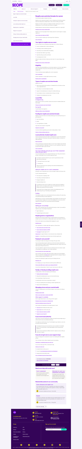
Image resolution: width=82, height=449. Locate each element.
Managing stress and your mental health (20, 37)
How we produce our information (42, 360)
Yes (53, 364)
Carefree (37, 236)
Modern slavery (25, 434)
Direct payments (38, 203)
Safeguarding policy (26, 436)
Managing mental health (39, 292)
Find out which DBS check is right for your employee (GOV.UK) (46, 264)
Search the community (40, 406)
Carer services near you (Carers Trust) (43, 227)
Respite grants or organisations (18, 27)
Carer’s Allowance (38, 39)
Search (67, 1)
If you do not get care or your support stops (20, 44)
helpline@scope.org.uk (39, 420)
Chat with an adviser (39, 416)
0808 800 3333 (38, 413)
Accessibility (14, 1)
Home (15, 8)
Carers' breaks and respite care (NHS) (43, 229)
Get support (51, 5)
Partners (14, 429)
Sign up (64, 429)
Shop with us (59, 5)
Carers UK (47, 254)
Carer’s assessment (38, 74)
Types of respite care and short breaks (19, 13)
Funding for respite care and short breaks (20, 20)
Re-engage (39, 231)
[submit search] (70, 1)
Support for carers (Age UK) (42, 313)
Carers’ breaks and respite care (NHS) (42, 35)
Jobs (23, 427)
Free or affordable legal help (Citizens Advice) (43, 355)
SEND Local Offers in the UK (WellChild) (42, 111)
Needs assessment (38, 141)
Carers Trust (39, 309)
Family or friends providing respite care (20, 34)
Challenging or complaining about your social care (44, 342)
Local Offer (15, 17)
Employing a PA (38, 260)
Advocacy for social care (39, 346)
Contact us (20, 1)
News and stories (65, 8)
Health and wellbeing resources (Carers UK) (43, 303)
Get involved (54, 8)
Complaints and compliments (16, 437)
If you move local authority (18, 40)
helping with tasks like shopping (42, 273)
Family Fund (37, 233)
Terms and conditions (17, 431)
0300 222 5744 (55, 414)
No (58, 364)
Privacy (24, 431)
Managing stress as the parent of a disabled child (44, 300)
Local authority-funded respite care (19, 24)
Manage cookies (16, 439)
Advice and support (34, 8)
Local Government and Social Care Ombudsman (49, 351)
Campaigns (45, 8)
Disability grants (38, 223)
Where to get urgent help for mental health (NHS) (44, 294)
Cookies (14, 434)
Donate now (66, 5)
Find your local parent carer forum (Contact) (43, 105)
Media (24, 429)
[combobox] (68, 1)
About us (23, 8)
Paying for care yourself (17, 30)
